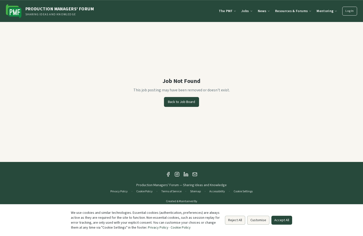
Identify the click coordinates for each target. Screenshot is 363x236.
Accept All (281, 220)
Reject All (235, 220)
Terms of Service (171, 192)
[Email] (194, 174)
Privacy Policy (119, 192)
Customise (258, 220)
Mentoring (325, 11)
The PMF (225, 11)
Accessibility (217, 192)
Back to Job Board (181, 101)
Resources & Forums (291, 11)
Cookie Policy (144, 192)
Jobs (245, 11)
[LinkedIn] (185, 174)
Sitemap (195, 192)
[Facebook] (168, 174)
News (262, 11)
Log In (349, 11)
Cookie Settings (243, 192)
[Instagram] (177, 174)
